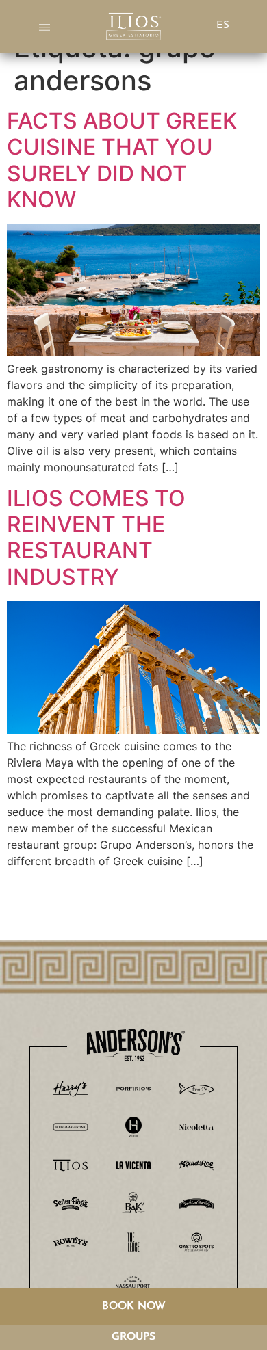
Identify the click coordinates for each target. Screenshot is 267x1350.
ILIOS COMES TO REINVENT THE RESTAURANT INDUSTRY (96, 537)
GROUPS (133, 1337)
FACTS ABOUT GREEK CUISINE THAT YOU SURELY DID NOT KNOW (122, 160)
